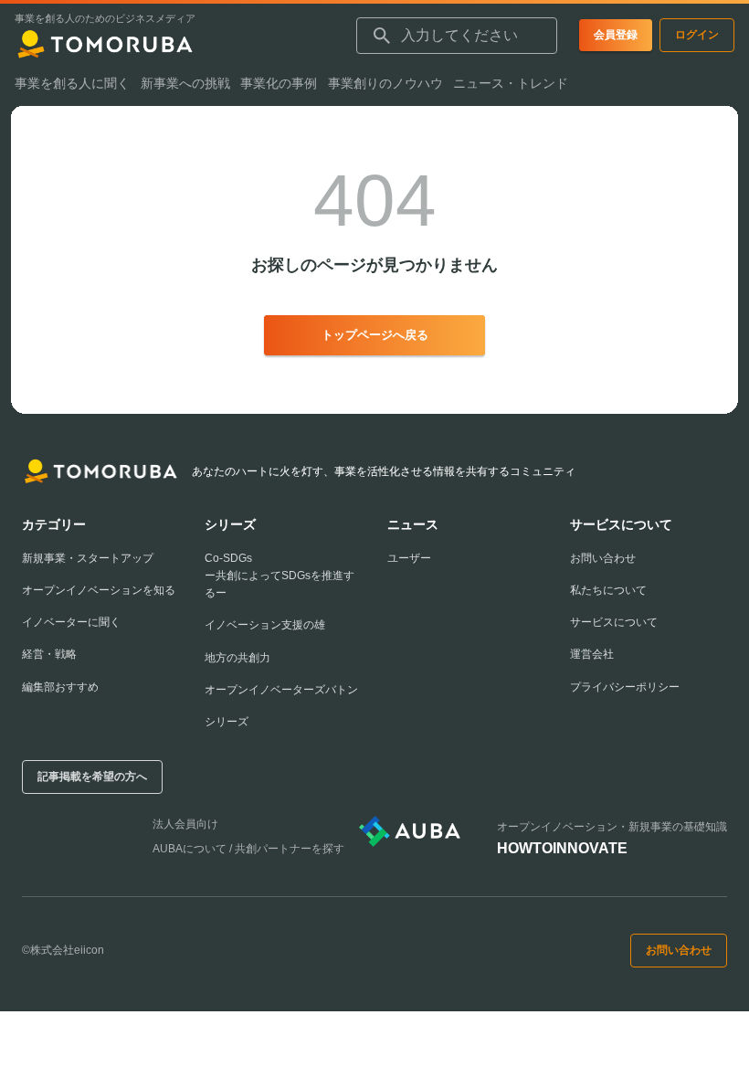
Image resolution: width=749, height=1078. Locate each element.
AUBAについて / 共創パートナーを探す (248, 848)
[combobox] (456, 35)
